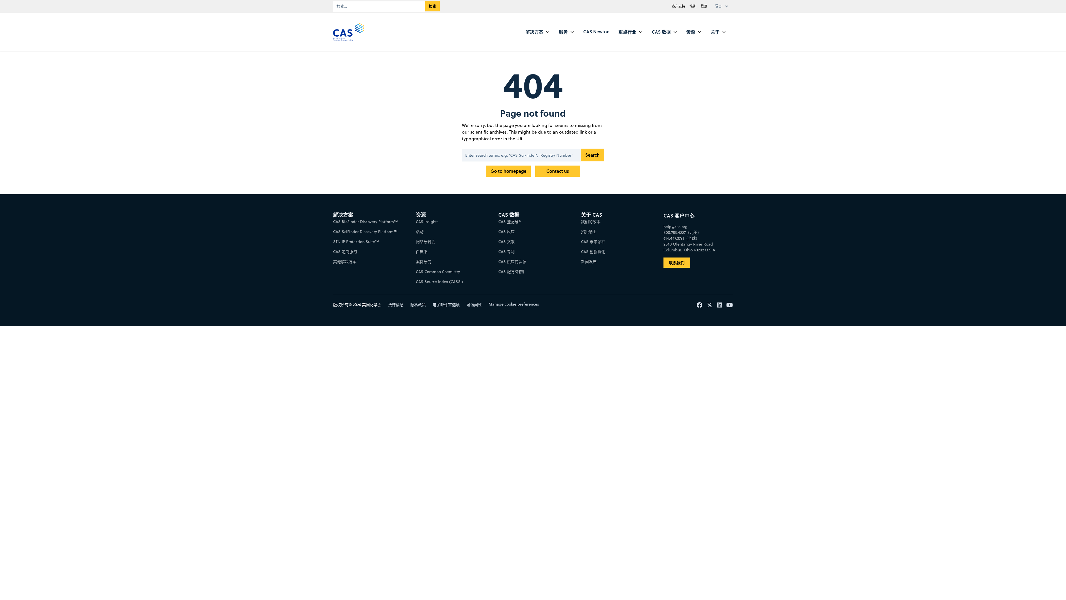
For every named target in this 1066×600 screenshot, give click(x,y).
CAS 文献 (506, 241)
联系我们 (677, 263)
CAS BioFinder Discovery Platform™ (365, 221)
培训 (693, 6)
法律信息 (396, 305)
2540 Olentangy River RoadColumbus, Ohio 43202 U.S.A (689, 247)
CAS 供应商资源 (512, 261)
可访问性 (474, 305)
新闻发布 (589, 261)
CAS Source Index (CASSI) (439, 281)
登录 (704, 6)
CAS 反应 (506, 231)
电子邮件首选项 (446, 305)
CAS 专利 (506, 251)
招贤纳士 (589, 231)
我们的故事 (590, 221)
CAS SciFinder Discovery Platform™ (365, 231)
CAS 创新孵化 (593, 251)
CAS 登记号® (509, 221)
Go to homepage (508, 171)
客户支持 (678, 6)
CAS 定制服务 (345, 251)
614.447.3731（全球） (681, 238)
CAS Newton (596, 31)
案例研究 (423, 261)
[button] (723, 6)
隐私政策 (418, 305)
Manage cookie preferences (514, 304)
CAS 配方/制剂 (511, 271)
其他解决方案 (344, 261)
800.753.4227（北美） (682, 232)
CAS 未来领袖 (593, 241)
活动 (420, 231)
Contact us (557, 171)
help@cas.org (675, 226)
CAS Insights (427, 221)
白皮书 (422, 251)
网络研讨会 (425, 241)
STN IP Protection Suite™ (356, 241)
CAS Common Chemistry (438, 271)
